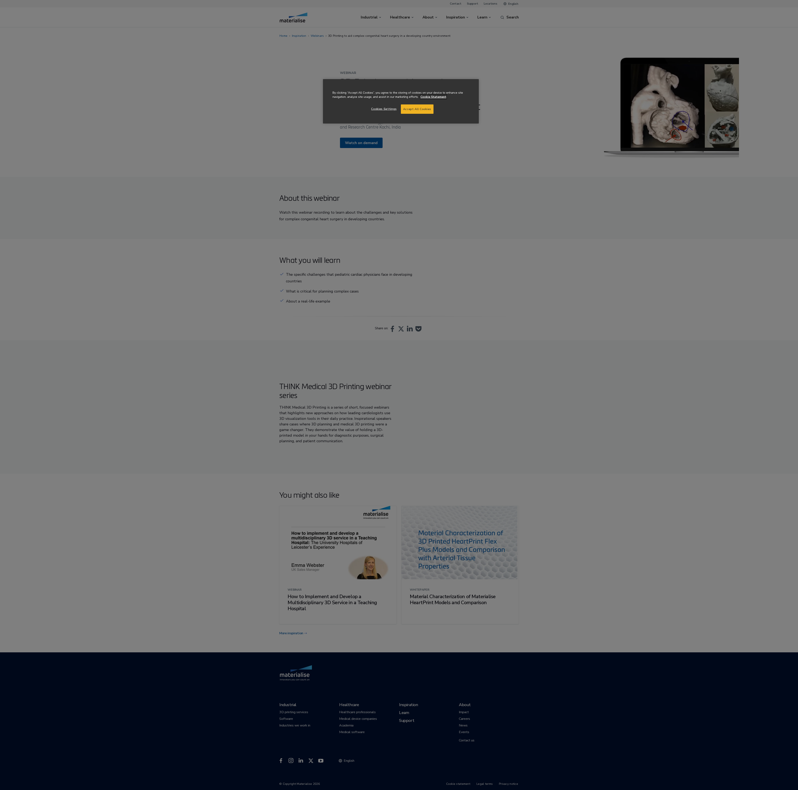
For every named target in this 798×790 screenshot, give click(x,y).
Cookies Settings (384, 109)
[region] (401, 101)
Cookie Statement (433, 97)
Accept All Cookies (417, 109)
